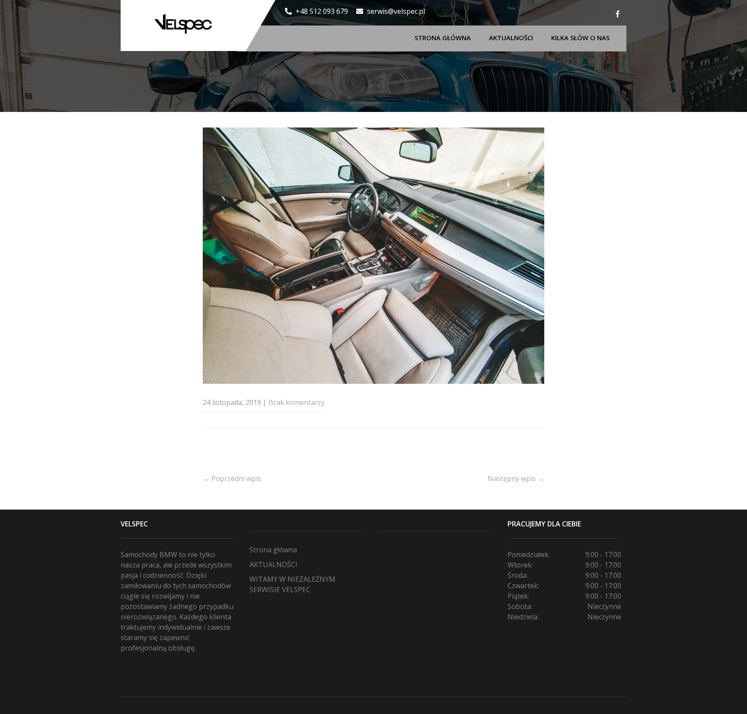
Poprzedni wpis (232, 478)
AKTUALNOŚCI (273, 564)
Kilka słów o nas (580, 37)
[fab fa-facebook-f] (617, 15)
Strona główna (443, 37)
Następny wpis (516, 478)
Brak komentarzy (296, 402)
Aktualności (511, 37)
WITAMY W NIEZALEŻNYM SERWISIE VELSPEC (292, 584)
